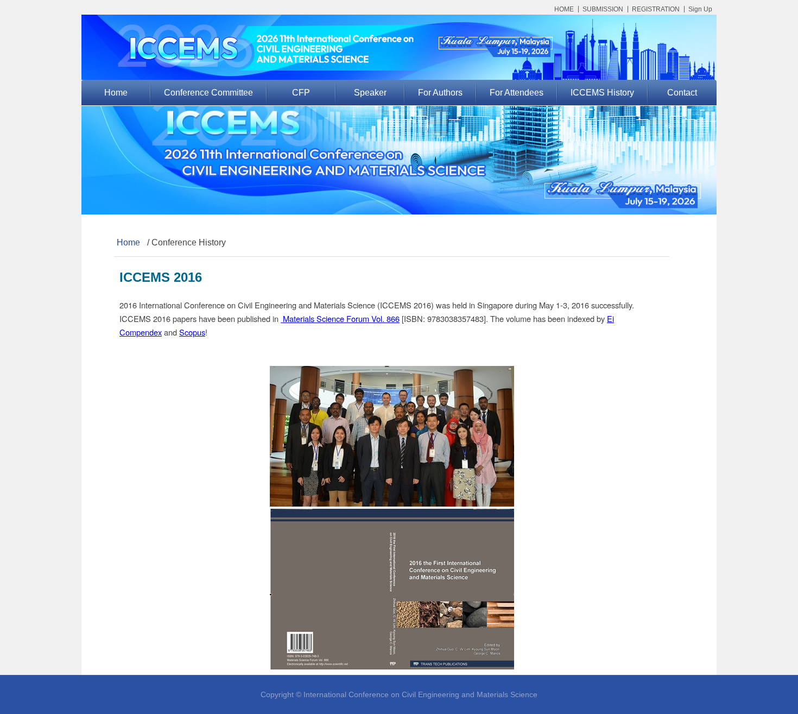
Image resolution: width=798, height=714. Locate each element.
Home (116, 92)
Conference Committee (208, 92)
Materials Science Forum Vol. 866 (340, 318)
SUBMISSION (602, 9)
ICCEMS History (602, 92)
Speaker (370, 92)
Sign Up (700, 9)
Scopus (192, 332)
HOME (564, 9)
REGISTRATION (656, 9)
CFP (301, 92)
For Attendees (516, 92)
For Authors (440, 92)
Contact (682, 92)
